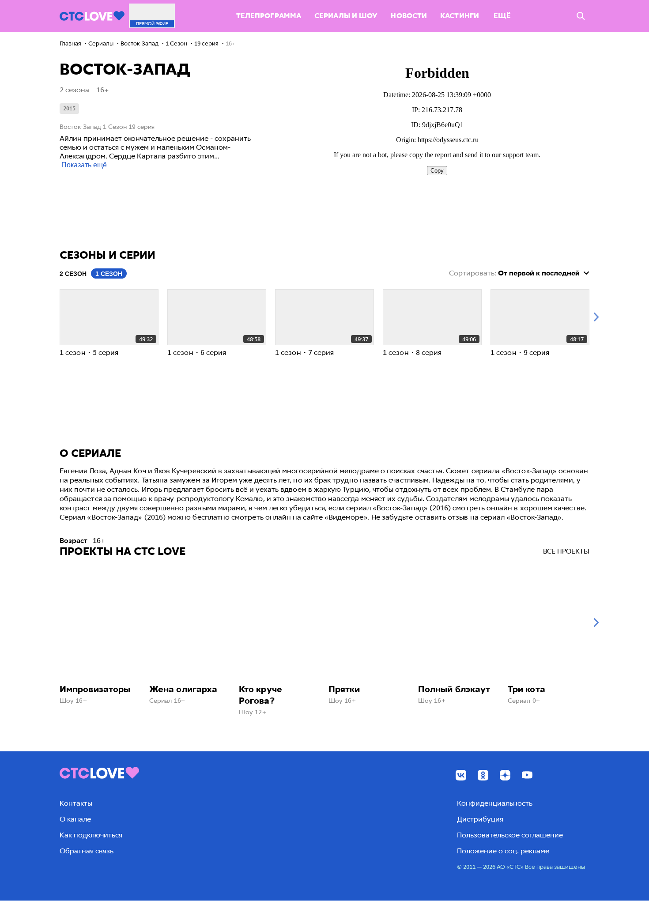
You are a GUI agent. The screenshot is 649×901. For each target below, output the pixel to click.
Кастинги (459, 15)
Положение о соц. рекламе (503, 851)
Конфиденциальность (494, 803)
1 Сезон (108, 273)
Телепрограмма (268, 15)
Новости (409, 15)
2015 (69, 108)
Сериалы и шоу (345, 15)
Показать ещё (84, 165)
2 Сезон (73, 273)
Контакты (76, 803)
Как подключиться (91, 835)
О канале (75, 819)
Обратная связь (86, 851)
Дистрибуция (480, 819)
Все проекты (566, 551)
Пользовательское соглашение (510, 835)
